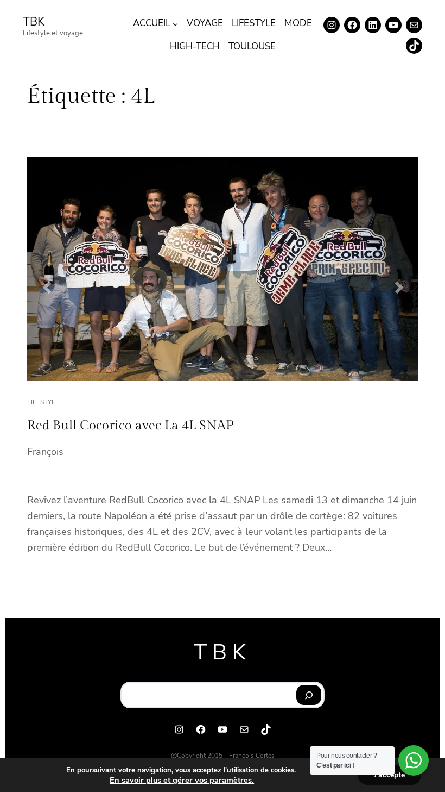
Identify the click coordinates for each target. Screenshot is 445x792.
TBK (33, 21)
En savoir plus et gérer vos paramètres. (182, 780)
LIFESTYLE (43, 402)
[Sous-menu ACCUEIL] (175, 23)
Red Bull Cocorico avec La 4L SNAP (130, 425)
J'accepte (389, 775)
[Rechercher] (309, 695)
